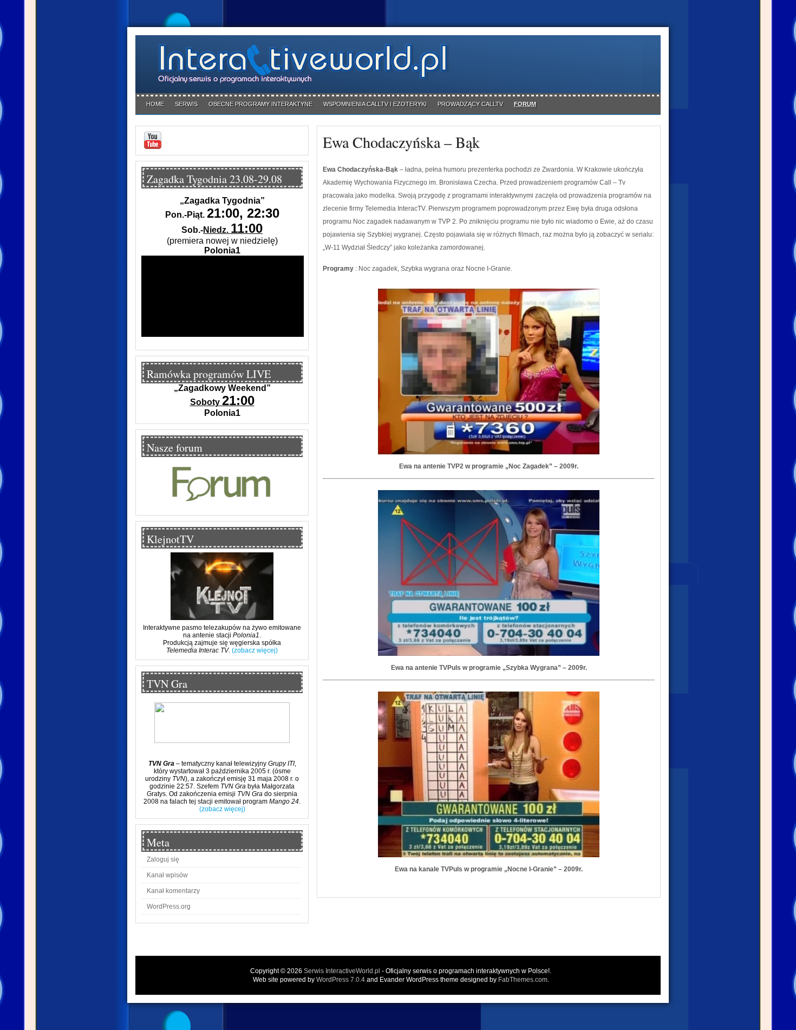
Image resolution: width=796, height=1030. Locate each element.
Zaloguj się (163, 859)
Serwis (186, 104)
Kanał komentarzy (173, 891)
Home (155, 104)
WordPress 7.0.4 (340, 979)
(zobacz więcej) (255, 650)
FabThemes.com (522, 979)
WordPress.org (169, 906)
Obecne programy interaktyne (260, 104)
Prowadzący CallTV (470, 104)
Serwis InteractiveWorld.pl (342, 971)
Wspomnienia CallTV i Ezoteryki (375, 104)
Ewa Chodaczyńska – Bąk (401, 142)
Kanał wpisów (167, 875)
